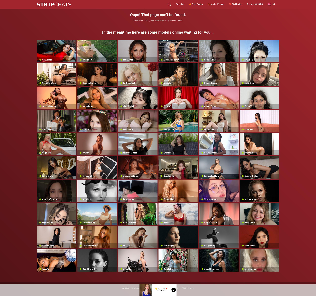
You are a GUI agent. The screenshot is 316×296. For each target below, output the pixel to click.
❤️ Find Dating (235, 4)
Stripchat (180, 4)
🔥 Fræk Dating (196, 4)
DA (273, 4)
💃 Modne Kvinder (216, 4)
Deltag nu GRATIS (255, 4)
